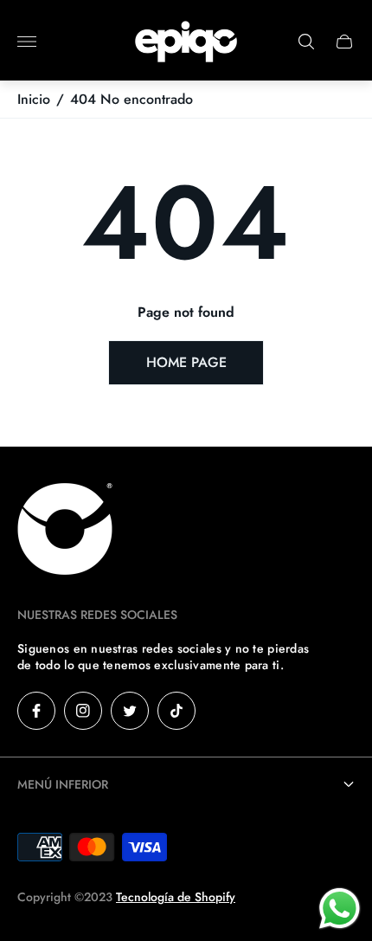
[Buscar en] (306, 42)
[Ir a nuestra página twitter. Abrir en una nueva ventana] (130, 711)
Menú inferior (62, 784)
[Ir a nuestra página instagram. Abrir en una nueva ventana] (83, 711)
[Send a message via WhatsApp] (339, 908)
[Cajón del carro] (344, 42)
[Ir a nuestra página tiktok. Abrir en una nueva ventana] (176, 711)
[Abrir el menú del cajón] (27, 42)
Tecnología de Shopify (175, 897)
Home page (186, 362)
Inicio (33, 99)
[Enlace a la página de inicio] (64, 530)
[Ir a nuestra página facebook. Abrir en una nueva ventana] (36, 711)
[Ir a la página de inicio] (186, 41)
